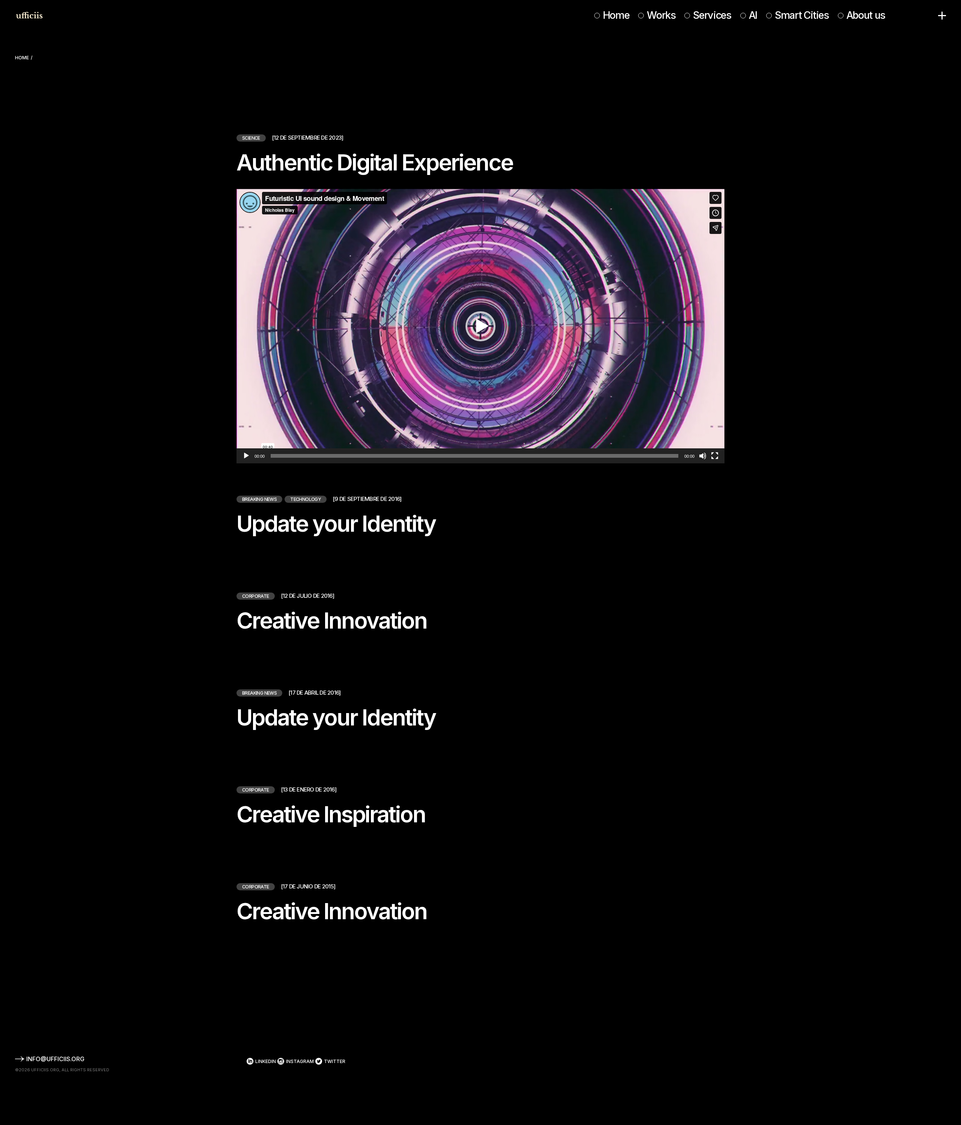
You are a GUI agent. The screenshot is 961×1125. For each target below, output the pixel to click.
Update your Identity (335, 523)
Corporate (255, 596)
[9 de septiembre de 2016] (367, 499)
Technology (305, 499)
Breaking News (259, 499)
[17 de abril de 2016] (314, 692)
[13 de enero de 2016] (308, 789)
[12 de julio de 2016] (307, 596)
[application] (480, 326)
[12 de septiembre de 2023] (307, 137)
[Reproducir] (246, 456)
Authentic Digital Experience (374, 162)
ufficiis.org (45, 1069)
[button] (480, 326)
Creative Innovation (331, 620)
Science (251, 138)
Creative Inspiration (330, 814)
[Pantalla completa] (714, 456)
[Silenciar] (702, 456)
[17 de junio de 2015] (308, 886)
